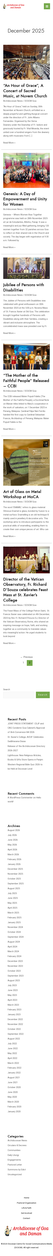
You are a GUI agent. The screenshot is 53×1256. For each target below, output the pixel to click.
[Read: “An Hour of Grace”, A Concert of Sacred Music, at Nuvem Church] (26, 62)
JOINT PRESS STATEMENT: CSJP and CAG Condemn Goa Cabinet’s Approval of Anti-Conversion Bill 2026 (26, 727)
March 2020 (13, 1101)
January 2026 (14, 864)
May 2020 (12, 1097)
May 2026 (12, 844)
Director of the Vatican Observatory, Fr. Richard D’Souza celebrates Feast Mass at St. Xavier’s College (25, 589)
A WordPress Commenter (20, 797)
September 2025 (16, 883)
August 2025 (14, 888)
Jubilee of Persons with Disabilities (23, 287)
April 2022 (12, 1058)
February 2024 (14, 956)
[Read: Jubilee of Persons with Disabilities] (26, 268)
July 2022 (12, 1043)
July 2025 (12, 893)
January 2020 (14, 1111)
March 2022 (13, 1063)
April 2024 (12, 946)
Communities (14, 1150)
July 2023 (12, 985)
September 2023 (16, 975)
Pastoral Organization (26, 1203)
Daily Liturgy (13, 1155)
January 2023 (14, 1014)
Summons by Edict (17, 1169)
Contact (26, 1218)
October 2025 (14, 878)
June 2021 (13, 1082)
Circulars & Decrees (17, 1145)
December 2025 (15, 869)
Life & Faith (26, 1208)
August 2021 (14, 1077)
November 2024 (15, 927)
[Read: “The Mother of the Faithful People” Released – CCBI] (26, 356)
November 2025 (15, 873)
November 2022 (15, 1024)
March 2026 (13, 854)
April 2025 (12, 907)
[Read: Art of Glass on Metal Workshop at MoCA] (26, 462)
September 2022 (16, 1034)
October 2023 (14, 971)
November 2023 (15, 966)
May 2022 (12, 1053)
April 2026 (12, 849)
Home (26, 1197)
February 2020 (14, 1106)
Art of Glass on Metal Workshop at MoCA (22, 494)
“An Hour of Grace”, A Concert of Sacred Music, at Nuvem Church (25, 91)
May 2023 (12, 995)
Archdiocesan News (13, 101)
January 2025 (14, 922)
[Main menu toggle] (47, 6)
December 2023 (15, 961)
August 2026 (14, 830)
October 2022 (14, 1029)
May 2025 (12, 903)
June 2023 (13, 990)
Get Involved (26, 1213)
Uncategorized (15, 1174)
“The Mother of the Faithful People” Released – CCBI (26, 380)
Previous (26, 657)
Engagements (14, 1159)
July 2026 (12, 835)
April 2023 (12, 1000)
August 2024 (14, 941)
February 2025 (14, 917)
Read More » (9, 142)
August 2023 (14, 980)
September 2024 (16, 937)
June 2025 (13, 898)
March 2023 (13, 1005)
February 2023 (14, 1009)
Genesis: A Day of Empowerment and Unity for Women (25, 199)
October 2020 (14, 1087)
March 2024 (13, 951)
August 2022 (14, 1038)
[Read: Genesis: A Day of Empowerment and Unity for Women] (26, 170)
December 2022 (15, 1019)
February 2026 (14, 859)
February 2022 (14, 1067)
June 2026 (13, 840)
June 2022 (13, 1048)
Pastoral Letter (15, 1164)
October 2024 (14, 932)
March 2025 (13, 912)
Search (6, 689)
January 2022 (14, 1072)
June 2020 (13, 1092)
